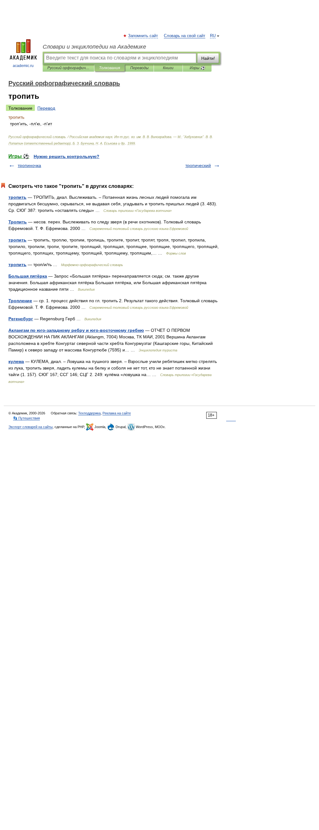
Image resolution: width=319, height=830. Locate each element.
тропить (17, 197)
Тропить (17, 221)
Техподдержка (89, 413)
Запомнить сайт (143, 36)
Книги (168, 68)
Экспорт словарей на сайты (30, 427)
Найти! (208, 58)
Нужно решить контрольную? (66, 156)
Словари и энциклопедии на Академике (94, 47)
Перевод (46, 108)
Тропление (20, 300)
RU (213, 36)
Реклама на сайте (116, 413)
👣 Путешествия (26, 418)
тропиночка (29, 165)
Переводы (139, 68)
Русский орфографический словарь (68, 68)
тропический (198, 165)
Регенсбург (20, 318)
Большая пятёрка (27, 276)
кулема (16, 361)
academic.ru (23, 66)
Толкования (109, 68)
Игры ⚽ (197, 68)
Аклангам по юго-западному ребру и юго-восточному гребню (76, 330)
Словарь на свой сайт (184, 36)
